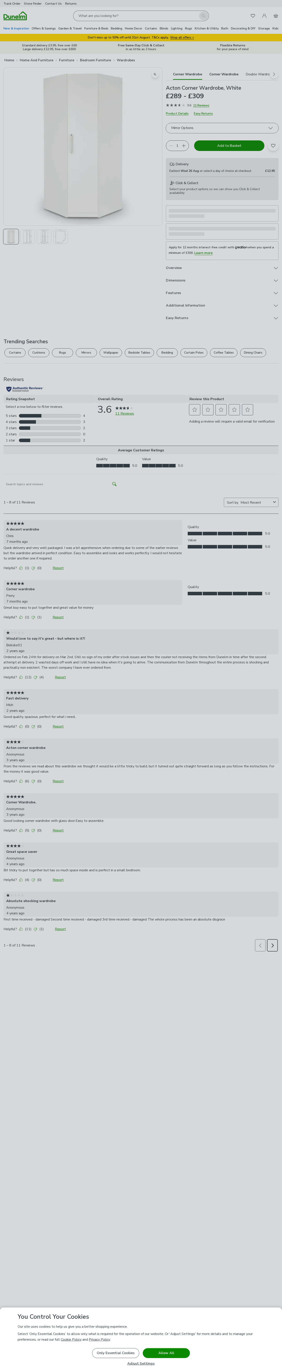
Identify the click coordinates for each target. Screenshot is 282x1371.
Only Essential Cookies (116, 1353)
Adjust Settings (140, 1364)
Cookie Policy (71, 1339)
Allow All (166, 1353)
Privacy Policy (99, 1339)
